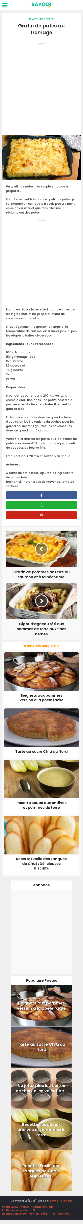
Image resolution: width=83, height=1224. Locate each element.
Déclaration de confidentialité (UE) (25, 1214)
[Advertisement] (41, 87)
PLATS (33, 19)
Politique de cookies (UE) (18, 1210)
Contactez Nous (42, 1207)
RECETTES (47, 19)
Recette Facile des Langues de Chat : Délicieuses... (41, 1171)
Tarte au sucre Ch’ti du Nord (41, 751)
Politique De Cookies (15, 1207)
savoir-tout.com (61, 1201)
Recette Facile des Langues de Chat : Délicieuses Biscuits (41, 863)
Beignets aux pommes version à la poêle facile (41, 697)
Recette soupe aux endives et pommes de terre (41, 805)
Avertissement (60, 1214)
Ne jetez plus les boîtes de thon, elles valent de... (41, 1088)
